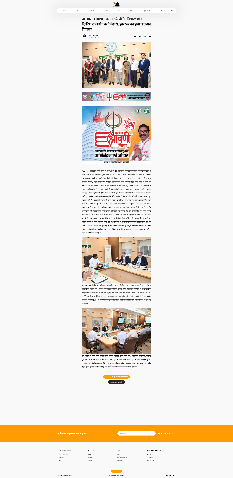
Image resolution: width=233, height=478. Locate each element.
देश (119, 11)
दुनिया (131, 11)
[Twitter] (170, 475)
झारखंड (65, 11)
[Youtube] (173, 475)
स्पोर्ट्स (163, 11)
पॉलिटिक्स (92, 11)
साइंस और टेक (146, 11)
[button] (172, 10)
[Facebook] (167, 475)
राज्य (78, 11)
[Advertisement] (116, 398)
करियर (106, 11)
